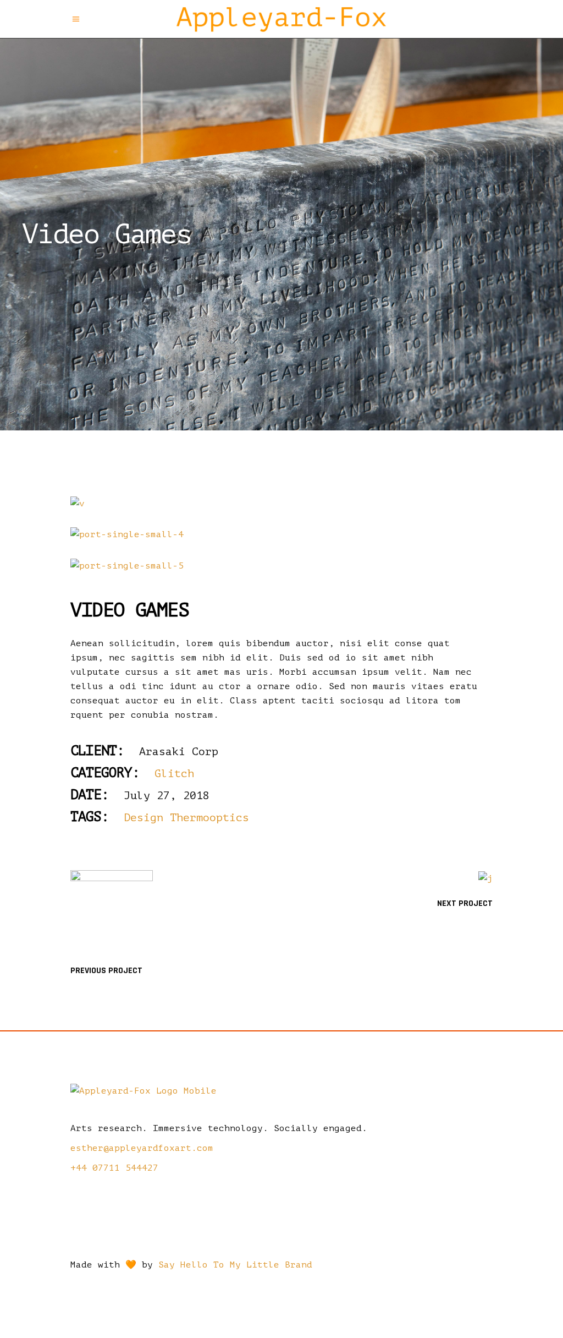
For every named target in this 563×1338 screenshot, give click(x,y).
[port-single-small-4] (281, 534)
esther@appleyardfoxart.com (141, 1148)
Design (143, 817)
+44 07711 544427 (114, 1168)
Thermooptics (209, 817)
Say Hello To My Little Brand (235, 1265)
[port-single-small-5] (281, 566)
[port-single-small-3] (281, 503)
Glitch (174, 773)
